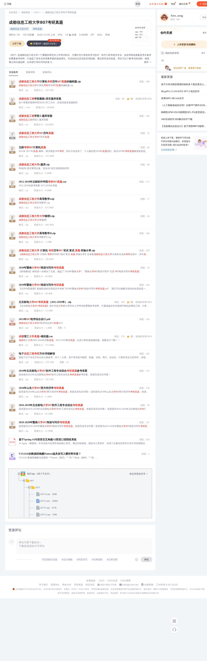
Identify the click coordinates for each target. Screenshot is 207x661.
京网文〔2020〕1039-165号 (76, 589)
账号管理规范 (64, 593)
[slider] (24, 559)
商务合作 (66, 584)
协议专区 (90, 584)
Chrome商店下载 (197, 589)
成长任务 (184, 3)
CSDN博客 (125, 580)
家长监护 (147, 589)
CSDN (101, 580)
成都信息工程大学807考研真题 (36, 22)
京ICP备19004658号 (53, 589)
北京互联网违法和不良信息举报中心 (126, 589)
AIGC (99, 34)
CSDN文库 (112, 580)
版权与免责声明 (78, 593)
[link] (13, 12)
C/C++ (37, 12)
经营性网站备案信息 (100, 589)
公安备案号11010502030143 (28, 589)
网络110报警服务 (160, 589)
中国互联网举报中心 (179, 589)
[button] (148, 62)
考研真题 (37, 28)
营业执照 (114, 593)
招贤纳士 (55, 584)
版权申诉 (91, 593)
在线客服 (148, 584)
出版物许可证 (102, 593)
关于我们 (43, 584)
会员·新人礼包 (156, 3)
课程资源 (26, 12)
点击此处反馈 (167, 149)
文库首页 (13, 12)
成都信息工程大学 (19, 28)
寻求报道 (78, 584)
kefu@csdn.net (130, 584)
